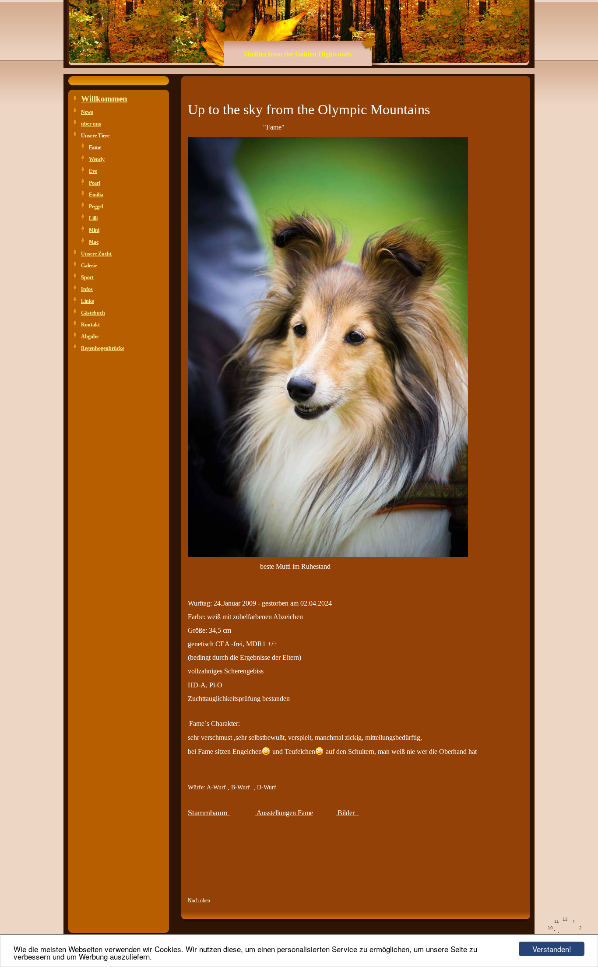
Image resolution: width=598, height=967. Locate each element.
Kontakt (90, 325)
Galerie (89, 266)
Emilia (96, 195)
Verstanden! (551, 948)
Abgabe (89, 336)
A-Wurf (216, 787)
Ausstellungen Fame (284, 812)
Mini (94, 230)
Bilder (346, 812)
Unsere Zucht (96, 254)
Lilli (93, 218)
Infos (87, 289)
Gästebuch (93, 313)
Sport (87, 277)
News (87, 112)
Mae (93, 242)
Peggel (96, 206)
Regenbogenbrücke (102, 348)
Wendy (97, 159)
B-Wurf (240, 787)
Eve (93, 171)
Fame (95, 147)
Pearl (94, 183)
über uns (91, 124)
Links (87, 301)
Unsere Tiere (95, 136)
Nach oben (199, 900)
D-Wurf (266, 787)
